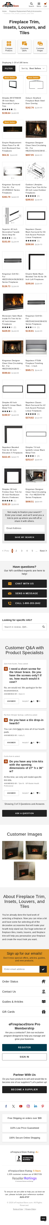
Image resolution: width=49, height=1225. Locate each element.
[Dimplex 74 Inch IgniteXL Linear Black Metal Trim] (36, 434)
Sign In (24, 1057)
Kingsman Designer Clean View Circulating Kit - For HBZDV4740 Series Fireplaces (36, 493)
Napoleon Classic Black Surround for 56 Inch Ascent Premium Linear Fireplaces (35, 233)
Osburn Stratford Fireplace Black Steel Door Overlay (35, 100)
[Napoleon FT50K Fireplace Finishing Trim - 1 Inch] (36, 347)
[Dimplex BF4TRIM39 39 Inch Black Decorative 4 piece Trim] (12, 84)
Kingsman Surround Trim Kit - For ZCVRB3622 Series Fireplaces (11, 188)
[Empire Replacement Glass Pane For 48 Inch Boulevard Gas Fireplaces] (12, 129)
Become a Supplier (24, 1089)
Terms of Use (18, 1209)
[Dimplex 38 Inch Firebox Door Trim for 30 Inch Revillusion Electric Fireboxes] (12, 476)
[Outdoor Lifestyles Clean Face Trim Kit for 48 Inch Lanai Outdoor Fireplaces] (36, 171)
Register (24, 1047)
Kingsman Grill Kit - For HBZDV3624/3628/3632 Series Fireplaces (12, 278)
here (19, 729)
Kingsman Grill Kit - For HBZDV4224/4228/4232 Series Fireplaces (36, 320)
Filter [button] (9, 68)
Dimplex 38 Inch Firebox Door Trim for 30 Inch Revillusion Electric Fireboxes (12, 493)
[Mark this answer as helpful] (31, 701)
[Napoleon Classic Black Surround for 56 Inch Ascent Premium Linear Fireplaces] (36, 216)
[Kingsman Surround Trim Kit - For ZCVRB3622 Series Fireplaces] (12, 171)
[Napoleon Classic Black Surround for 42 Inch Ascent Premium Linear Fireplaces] (36, 389)
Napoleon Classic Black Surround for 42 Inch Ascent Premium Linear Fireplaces (35, 406)
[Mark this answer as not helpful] (37, 701)
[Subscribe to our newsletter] (43, 969)
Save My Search (24, 537)
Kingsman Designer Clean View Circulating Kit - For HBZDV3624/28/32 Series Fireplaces (12, 364)
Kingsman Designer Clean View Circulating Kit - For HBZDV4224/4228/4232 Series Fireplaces (36, 146)
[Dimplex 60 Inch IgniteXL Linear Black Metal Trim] (12, 389)
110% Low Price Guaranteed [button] (24, 1128)
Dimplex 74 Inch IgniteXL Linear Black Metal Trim (35, 450)
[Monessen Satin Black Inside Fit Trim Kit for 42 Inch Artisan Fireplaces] (12, 302)
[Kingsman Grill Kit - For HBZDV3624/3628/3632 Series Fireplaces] (12, 260)
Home (4, 11)
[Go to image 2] (13, 178)
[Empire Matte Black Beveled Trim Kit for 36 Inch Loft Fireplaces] (36, 260)
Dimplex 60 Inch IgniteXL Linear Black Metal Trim (11, 405)
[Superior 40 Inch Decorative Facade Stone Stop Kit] (12, 216)
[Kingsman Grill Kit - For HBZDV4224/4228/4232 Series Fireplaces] (36, 302)
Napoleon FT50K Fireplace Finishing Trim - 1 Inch (34, 363)
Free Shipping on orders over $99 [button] (25, 1118)
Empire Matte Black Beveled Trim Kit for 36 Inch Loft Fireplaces (36, 276)
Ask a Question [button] (24, 813)
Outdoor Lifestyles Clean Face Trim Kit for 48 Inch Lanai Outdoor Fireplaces (36, 188)
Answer (11, 701)
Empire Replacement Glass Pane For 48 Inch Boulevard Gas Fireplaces (11, 146)
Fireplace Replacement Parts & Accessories (25, 11)
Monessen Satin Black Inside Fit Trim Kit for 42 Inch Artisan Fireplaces (12, 320)
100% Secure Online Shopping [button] (24, 1137)
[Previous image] (5, 171)
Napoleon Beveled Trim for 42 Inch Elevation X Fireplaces (12, 450)
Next (42, 551)
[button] (24, 593)
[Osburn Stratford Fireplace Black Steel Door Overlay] (36, 84)
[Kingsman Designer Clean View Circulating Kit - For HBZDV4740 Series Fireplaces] (36, 476)
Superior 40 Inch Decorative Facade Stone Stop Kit (10, 232)
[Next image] (20, 171)
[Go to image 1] (12, 178)
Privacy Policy (30, 1209)
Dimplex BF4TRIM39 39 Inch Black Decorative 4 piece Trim (11, 102)
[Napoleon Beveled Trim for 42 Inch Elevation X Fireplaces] (12, 434)
